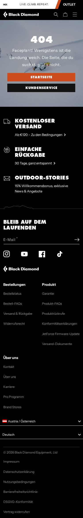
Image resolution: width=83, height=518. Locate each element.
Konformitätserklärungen (59, 324)
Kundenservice (41, 88)
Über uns (9, 377)
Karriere (9, 387)
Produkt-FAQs (52, 304)
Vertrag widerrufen (16, 512)
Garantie (48, 294)
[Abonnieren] (77, 239)
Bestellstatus (12, 294)
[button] (56, 14)
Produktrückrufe (53, 314)
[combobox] (41, 421)
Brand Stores (12, 407)
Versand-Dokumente (57, 344)
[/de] (22, 14)
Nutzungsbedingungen (19, 482)
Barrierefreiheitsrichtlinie (20, 492)
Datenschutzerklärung (18, 472)
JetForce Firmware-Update (61, 334)
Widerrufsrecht (14, 324)
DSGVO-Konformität (18, 502)
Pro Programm (13, 397)
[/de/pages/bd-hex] (5, 4)
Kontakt (8, 367)
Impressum (11, 462)
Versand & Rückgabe (17, 314)
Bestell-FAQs (12, 304)
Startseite (41, 77)
